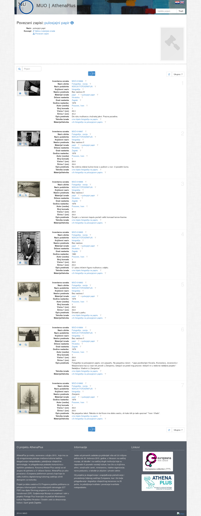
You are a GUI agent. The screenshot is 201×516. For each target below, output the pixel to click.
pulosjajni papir (57, 22)
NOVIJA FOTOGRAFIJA (82, 86)
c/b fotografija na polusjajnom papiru (87, 122)
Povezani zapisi (42, 33)
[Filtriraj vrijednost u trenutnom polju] (85, 81)
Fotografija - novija (80, 83)
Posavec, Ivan (78, 105)
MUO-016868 (77, 81)
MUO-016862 (77, 383)
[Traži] (19, 69)
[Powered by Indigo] (180, 513)
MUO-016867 (77, 131)
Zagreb (75, 100)
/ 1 (93, 73)
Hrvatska (75, 97)
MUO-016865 (77, 232)
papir (74, 94)
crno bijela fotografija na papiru (85, 119)
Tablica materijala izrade (44, 31)
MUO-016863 (77, 282)
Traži (181, 11)
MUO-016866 (77, 181)
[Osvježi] (169, 74)
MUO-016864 (77, 327)
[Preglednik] (26, 93)
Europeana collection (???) (158, 468)
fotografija (76, 89)
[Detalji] (20, 93)
